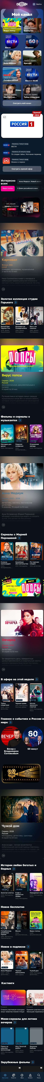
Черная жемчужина (20, 971)
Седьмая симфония (19, 445)
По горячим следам (34, 563)
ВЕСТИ (14, 146)
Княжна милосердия (6, 563)
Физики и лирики (18, 162)
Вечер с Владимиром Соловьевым (11, 751)
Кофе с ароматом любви (19, 894)
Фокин (18, 931)
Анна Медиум (6, 971)
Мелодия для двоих (6, 445)
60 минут (33, 748)
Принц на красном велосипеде (5, 1048)
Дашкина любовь (33, 1047)
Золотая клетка (7, 893)
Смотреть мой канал (22, 103)
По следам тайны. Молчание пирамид (26, 154)
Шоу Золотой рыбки (20, 1047)
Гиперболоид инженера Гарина (6, 932)
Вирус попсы (35, 931)
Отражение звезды (34, 445)
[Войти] (34, 4)
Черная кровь (20, 703)
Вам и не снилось (33, 327)
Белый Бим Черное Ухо (5, 327)
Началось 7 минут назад (20, 144)
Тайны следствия (5, 704)
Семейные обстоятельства (21, 563)
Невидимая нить (36, 893)
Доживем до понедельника (21, 327)
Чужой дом (34, 971)
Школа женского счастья (33, 705)
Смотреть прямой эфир (22, 169)
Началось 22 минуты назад (21, 151)
